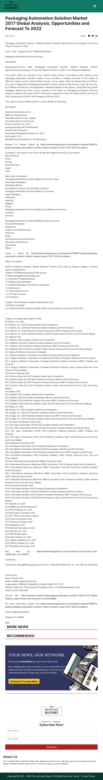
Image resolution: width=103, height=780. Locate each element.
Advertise (56, 722)
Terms (76, 776)
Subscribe (52, 747)
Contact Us (46, 722)
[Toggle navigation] (95, 6)
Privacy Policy (88, 776)
